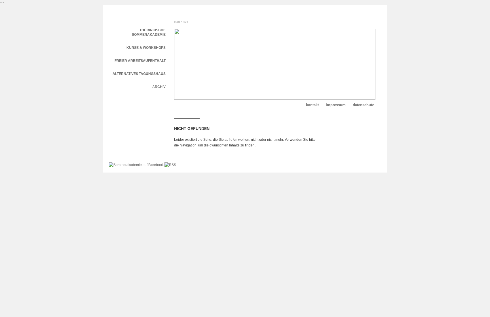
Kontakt (312, 105)
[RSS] (170, 165)
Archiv (159, 87)
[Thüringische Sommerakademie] (137, 13)
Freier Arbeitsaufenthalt (140, 61)
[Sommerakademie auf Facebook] (136, 165)
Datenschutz (363, 105)
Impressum (336, 105)
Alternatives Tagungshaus (139, 74)
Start (177, 21)
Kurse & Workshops (146, 48)
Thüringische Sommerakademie (149, 32)
